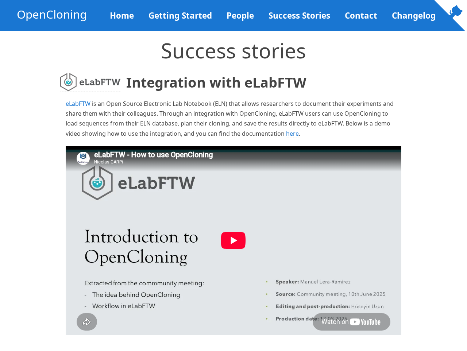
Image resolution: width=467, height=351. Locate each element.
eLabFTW (78, 104)
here (292, 134)
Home (122, 15)
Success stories (299, 15)
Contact (361, 15)
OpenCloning (52, 14)
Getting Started (180, 15)
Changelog (414, 15)
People (240, 15)
